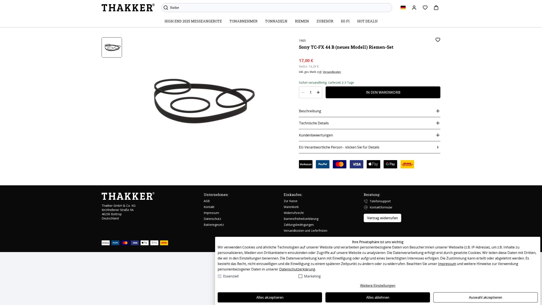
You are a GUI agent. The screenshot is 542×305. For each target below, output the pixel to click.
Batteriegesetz (214, 225)
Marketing (312, 276)
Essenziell (231, 276)
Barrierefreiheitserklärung (301, 219)
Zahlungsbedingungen (299, 225)
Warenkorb (291, 207)
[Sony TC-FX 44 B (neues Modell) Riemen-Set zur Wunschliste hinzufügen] (437, 39)
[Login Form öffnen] (414, 7)
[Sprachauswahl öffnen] (403, 7)
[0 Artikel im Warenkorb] (436, 7)
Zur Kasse (290, 201)
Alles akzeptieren (269, 297)
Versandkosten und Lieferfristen (305, 231)
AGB (207, 201)
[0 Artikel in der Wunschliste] (425, 7)
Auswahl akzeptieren (485, 297)
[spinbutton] (310, 92)
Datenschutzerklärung (297, 269)
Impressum (447, 263)
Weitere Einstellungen (377, 285)
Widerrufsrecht (294, 213)
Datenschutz (212, 219)
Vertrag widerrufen (382, 218)
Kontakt (209, 207)
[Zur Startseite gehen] (128, 8)
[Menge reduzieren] (303, 92)
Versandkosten (332, 72)
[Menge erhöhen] (318, 92)
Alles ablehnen (377, 297)
